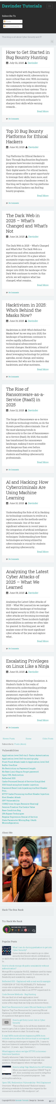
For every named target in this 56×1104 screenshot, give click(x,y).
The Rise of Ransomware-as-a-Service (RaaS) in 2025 (25, 397)
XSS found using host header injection (20, 784)
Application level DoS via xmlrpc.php (20, 758)
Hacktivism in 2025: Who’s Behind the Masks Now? (26, 310)
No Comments (14, 119)
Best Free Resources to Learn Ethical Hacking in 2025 (27, 1007)
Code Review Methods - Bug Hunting (19, 994)
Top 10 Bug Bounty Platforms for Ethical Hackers (27, 136)
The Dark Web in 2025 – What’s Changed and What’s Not (27, 223)
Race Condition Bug (11, 810)
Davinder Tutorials (22, 6)
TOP (52, 1101)
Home (28, 738)
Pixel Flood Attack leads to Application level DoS (25, 762)
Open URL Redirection (13, 775)
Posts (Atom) (20, 744)
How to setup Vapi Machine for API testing (32, 1067)
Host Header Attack (11, 797)
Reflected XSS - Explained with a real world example (26, 981)
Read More (43, 111)
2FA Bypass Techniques (13, 813)
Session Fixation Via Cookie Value (18, 807)
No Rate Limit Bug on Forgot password (20, 771)
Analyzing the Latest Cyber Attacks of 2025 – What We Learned (27, 579)
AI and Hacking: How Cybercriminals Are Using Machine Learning (27, 490)
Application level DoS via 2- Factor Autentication (25, 755)
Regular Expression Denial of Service (20, 817)
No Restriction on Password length (19, 768)
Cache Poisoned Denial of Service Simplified (23, 781)
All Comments (12, 26)
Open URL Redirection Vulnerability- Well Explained (26, 1082)
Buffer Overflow (9, 765)
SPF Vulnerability (10, 800)
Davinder (33, 62)
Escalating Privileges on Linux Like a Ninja (27, 663)
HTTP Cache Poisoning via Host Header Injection (25, 794)
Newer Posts (9, 738)
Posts (8, 21)
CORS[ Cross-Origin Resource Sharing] (20, 804)
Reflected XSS (8, 778)
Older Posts (47, 738)
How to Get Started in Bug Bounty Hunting (28, 54)
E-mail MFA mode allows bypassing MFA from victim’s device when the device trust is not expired (25, 1037)
